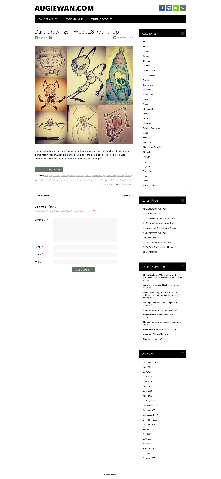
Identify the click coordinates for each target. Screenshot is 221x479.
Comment (41, 219)
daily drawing (98, 175)
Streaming (147, 152)
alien (46, 175)
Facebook (162, 8)
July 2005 (147, 453)
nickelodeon (68, 180)
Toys (145, 162)
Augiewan (43, 37)
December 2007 (150, 420)
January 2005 (149, 458)
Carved (146, 56)
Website (39, 261)
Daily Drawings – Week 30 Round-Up (159, 218)
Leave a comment (125, 37)
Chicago (146, 61)
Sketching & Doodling (152, 147)
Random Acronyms (151, 128)
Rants (145, 133)
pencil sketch (96, 180)
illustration (40, 180)
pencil (87, 180)
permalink (127, 184)
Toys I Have (148, 166)
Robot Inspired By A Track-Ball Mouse (159, 228)
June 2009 (147, 391)
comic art (80, 175)
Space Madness (150, 252)
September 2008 (150, 415)
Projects (146, 118)
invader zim (51, 180)
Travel (146, 176)
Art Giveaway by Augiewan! (155, 209)
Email (176, 8)
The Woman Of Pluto (152, 238)
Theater (146, 157)
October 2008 (149, 410)
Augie (145, 47)
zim (104, 184)
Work (145, 181)
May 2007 (147, 444)
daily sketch (111, 175)
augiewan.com (64, 8)
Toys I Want (148, 171)
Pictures (146, 114)
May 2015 (147, 381)
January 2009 (149, 400)
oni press (79, 180)
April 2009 (147, 396)
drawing (128, 175)
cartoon (56, 175)
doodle (120, 175)
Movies (146, 99)
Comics (146, 66)
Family (146, 80)
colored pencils (68, 175)
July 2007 (147, 434)
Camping (147, 51)
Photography (148, 109)
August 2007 (148, 429)
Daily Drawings (48, 19)
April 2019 (147, 367)
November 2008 (150, 405)
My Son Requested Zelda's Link (157, 242)
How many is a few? (152, 214)
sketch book (115, 180)
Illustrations (148, 90)
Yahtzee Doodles (101, 19)
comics (88, 175)
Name (39, 246)
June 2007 (147, 439)
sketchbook (127, 180)
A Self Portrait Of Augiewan (154, 233)
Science (146, 138)
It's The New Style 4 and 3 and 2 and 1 (160, 223)
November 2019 (150, 362)
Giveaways (148, 85)
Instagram (169, 8)
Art (144, 42)
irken (59, 180)
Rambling (147, 123)
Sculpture (147, 142)
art (50, 175)
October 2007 (149, 424)
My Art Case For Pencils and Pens (158, 247)
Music (145, 104)
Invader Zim (148, 94)
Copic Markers (74, 19)
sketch (106, 180)
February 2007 (149, 448)
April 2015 (147, 386)
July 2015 (147, 372)
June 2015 (147, 376)
